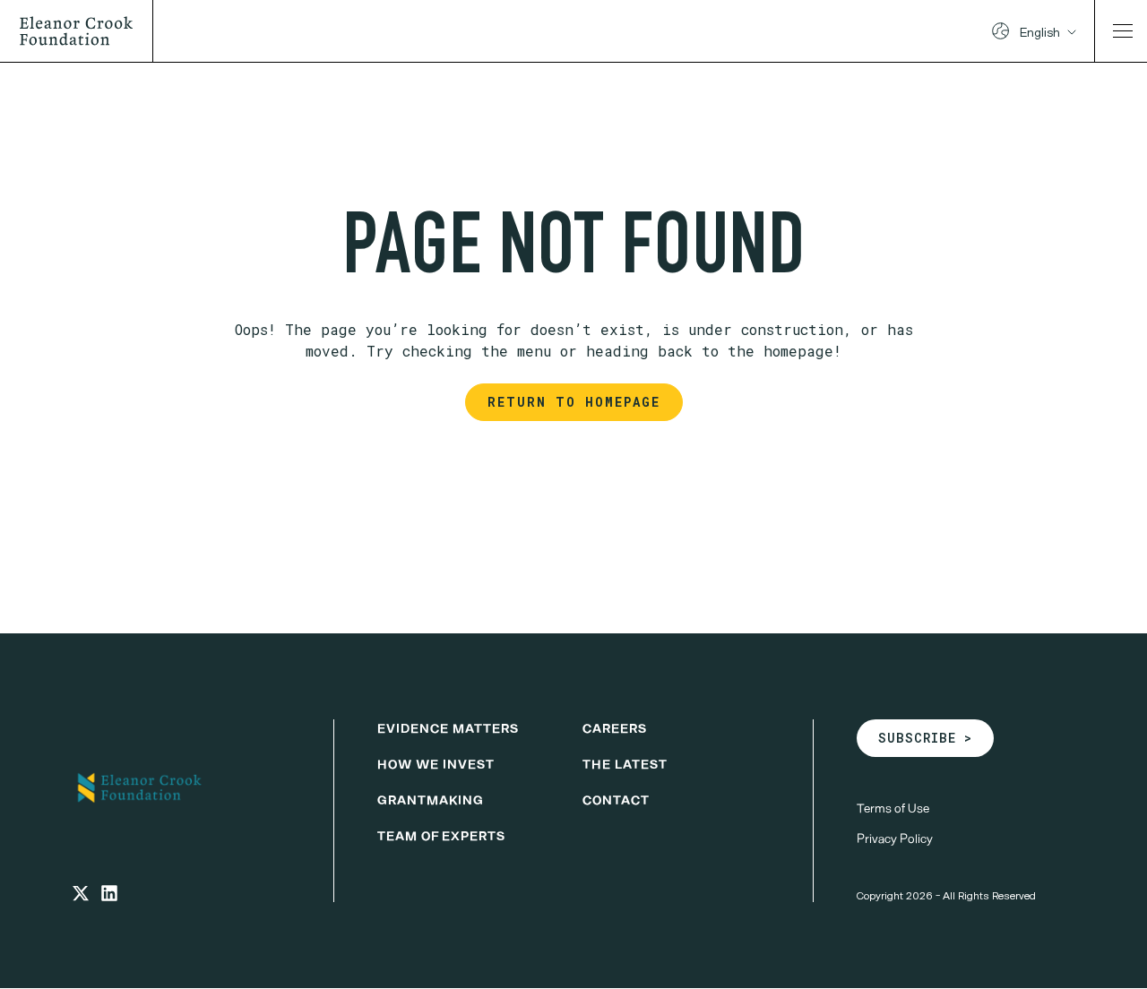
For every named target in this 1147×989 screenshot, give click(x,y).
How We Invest (436, 763)
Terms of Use (893, 807)
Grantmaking (430, 799)
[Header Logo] (83, 31)
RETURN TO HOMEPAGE (573, 401)
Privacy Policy (895, 838)
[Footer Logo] (181, 787)
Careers (614, 727)
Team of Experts (441, 835)
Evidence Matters (448, 727)
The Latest (625, 763)
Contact (616, 799)
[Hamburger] (1123, 31)
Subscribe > (925, 737)
